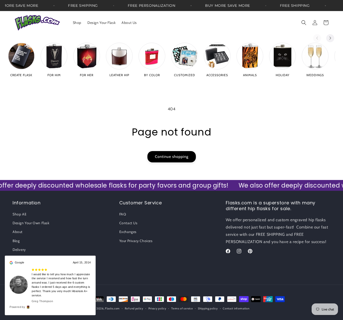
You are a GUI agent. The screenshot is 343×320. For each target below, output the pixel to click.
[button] (303, 22)
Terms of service (182, 308)
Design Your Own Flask (31, 223)
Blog (16, 241)
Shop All (19, 214)
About (18, 232)
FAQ (122, 214)
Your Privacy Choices (136, 241)
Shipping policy (208, 308)
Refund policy (134, 308)
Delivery (19, 249)
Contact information (236, 308)
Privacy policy (157, 308)
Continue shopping (171, 156)
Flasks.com (112, 308)
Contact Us (128, 223)
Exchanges (128, 232)
